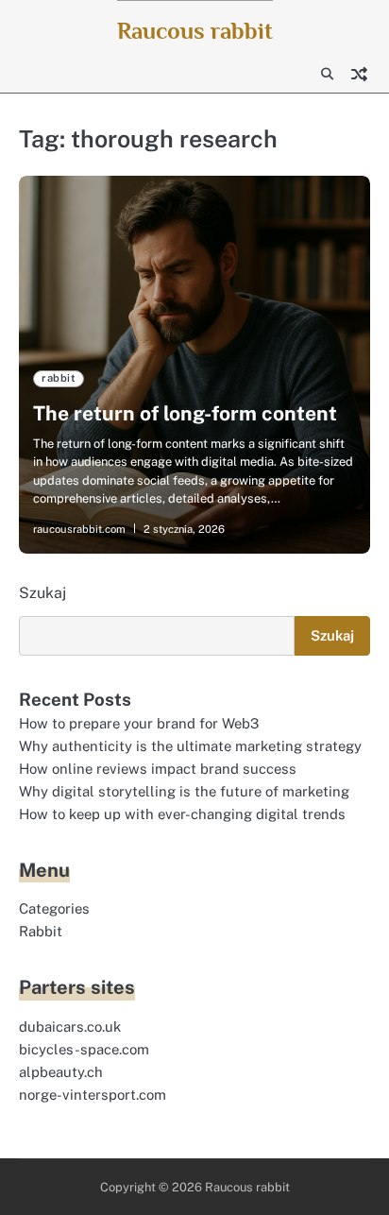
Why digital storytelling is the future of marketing (184, 791)
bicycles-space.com (84, 1049)
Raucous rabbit (195, 30)
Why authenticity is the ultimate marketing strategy (190, 746)
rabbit (59, 378)
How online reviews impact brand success (157, 769)
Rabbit (40, 931)
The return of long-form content (185, 413)
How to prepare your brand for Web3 (139, 723)
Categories (54, 908)
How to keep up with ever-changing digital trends (182, 814)
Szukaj (42, 593)
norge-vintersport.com (92, 1095)
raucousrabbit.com (79, 529)
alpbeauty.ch (61, 1072)
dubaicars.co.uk (70, 1026)
